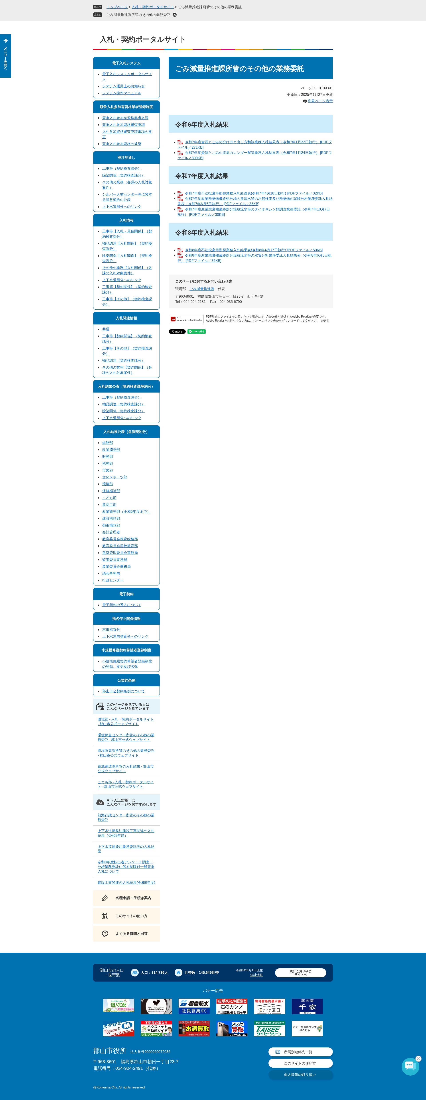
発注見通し (126, 157)
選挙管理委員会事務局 (120, 553)
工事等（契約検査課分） (121, 168)
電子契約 (126, 594)
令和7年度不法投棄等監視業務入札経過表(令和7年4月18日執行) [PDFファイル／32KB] (254, 193)
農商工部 (109, 505)
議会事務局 (111, 573)
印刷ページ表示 (320, 101)
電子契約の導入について (121, 605)
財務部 (107, 456)
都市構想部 (111, 525)
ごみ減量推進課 (201, 289)
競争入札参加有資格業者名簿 (125, 118)
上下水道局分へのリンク (121, 206)
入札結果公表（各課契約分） (126, 432)
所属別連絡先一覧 (298, 1052)
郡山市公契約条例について (123, 691)
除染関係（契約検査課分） (123, 175)
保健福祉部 (111, 491)
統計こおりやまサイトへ (301, 972)
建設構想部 (111, 518)
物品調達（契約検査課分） (123, 360)
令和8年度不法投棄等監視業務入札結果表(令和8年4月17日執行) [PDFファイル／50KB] (254, 250)
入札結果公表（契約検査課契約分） (126, 386)
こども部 (109, 498)
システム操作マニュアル (121, 93)
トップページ (117, 7)
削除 (175, 15)
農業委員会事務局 (116, 566)
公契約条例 (126, 680)
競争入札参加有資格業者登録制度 (126, 107)
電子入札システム (126, 63)
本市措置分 (111, 629)
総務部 (107, 443)
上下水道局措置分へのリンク (125, 636)
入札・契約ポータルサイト (153, 7)
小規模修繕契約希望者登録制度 (126, 650)
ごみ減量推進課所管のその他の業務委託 (138, 15)
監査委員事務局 (114, 560)
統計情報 (256, 975)
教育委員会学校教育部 (120, 546)
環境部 (107, 484)
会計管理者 (111, 532)
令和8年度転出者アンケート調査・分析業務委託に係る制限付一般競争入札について (126, 866)
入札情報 (126, 220)
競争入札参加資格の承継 (121, 144)
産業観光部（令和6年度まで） (126, 511)
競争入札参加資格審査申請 (123, 125)
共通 (105, 329)
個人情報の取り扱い (300, 1074)
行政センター (113, 580)
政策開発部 (111, 450)
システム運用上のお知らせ (123, 86)
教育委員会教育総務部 (120, 539)
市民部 (107, 470)
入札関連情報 (126, 318)
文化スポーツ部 (114, 477)
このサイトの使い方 (300, 1063)
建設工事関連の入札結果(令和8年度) (126, 882)
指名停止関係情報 (126, 619)
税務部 (107, 463)
